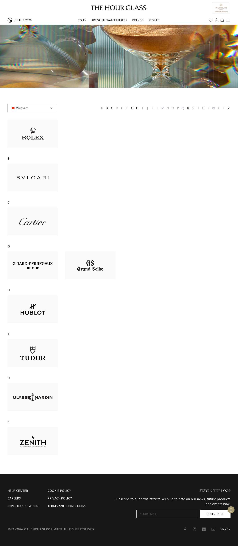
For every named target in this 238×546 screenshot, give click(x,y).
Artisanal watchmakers (109, 20)
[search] (222, 20)
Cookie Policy (59, 490)
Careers (14, 498)
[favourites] (211, 20)
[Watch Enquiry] (231, 510)
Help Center (17, 490)
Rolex (82, 20)
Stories (153, 20)
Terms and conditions (67, 506)
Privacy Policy (60, 498)
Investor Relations (24, 506)
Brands (137, 20)
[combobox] (31, 108)
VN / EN (226, 529)
